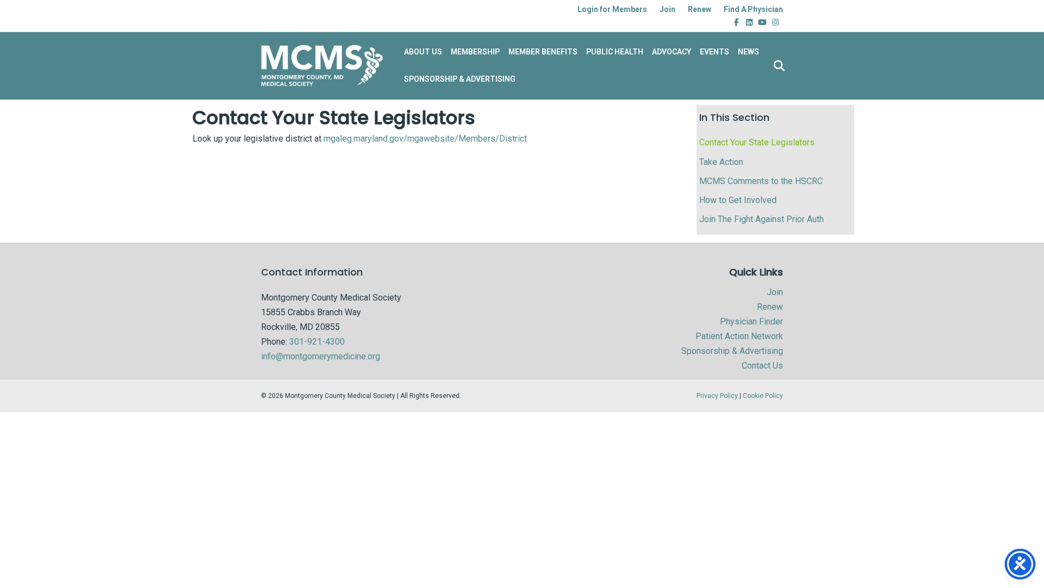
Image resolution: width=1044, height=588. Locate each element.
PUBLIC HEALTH (614, 51)
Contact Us (762, 365)
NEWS (748, 51)
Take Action (721, 162)
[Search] (776, 65)
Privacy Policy (717, 396)
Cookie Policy (763, 396)
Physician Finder (751, 321)
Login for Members (612, 9)
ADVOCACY (671, 51)
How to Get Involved (737, 200)
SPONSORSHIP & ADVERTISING (459, 79)
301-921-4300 (317, 341)
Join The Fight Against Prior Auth (761, 219)
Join (667, 9)
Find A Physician (753, 9)
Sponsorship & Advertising (732, 351)
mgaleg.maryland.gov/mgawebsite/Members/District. (426, 138)
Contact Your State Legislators (757, 142)
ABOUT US (423, 51)
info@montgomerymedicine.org (320, 356)
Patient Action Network (739, 336)
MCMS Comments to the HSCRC (761, 181)
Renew (699, 9)
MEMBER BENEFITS (542, 51)
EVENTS (714, 51)
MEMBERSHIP (475, 51)
